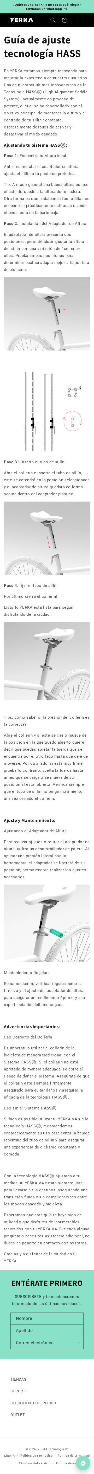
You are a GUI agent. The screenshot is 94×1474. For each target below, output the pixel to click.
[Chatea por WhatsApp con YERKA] (83, 1463)
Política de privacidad (74, 1455)
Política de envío (68, 1463)
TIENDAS (18, 1379)
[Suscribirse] (77, 1343)
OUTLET (17, 1415)
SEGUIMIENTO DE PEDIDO (33, 1403)
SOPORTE (18, 1391)
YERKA (43, 1449)
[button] (80, 20)
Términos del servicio (35, 1463)
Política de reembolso (36, 1455)
